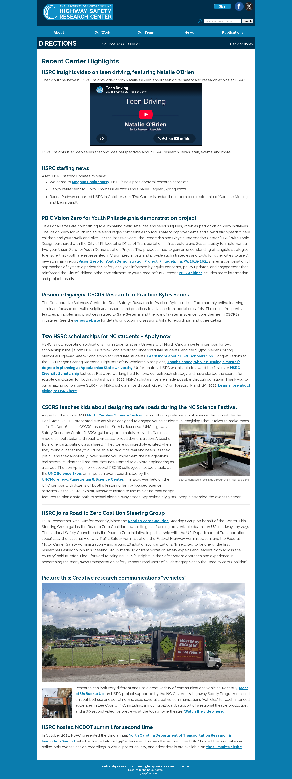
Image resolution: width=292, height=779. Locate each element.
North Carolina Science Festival (115, 415)
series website (87, 320)
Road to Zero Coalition (148, 521)
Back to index (241, 44)
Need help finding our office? (146, 769)
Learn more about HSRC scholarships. (180, 356)
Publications (232, 32)
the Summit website (224, 747)
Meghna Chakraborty (90, 182)
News (189, 32)
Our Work (102, 32)
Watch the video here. (204, 711)
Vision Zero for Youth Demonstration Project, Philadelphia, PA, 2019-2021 (143, 261)
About (59, 32)
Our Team (145, 32)
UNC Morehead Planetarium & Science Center (82, 479)
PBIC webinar (190, 273)
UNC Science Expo (64, 473)
